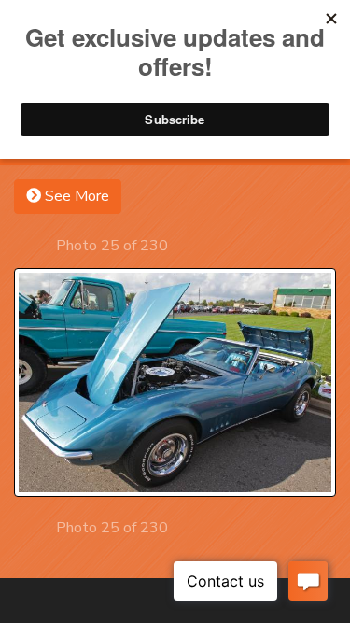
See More (75, 196)
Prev (39, 245)
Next (184, 245)
